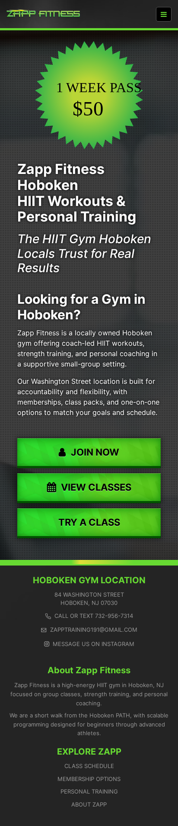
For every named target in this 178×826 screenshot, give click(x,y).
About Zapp (89, 804)
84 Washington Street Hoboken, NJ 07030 (89, 599)
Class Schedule (89, 765)
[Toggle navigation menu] (164, 14)
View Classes (96, 487)
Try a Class (89, 522)
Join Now (95, 452)
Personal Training (89, 791)
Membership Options (89, 778)
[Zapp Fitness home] (43, 14)
